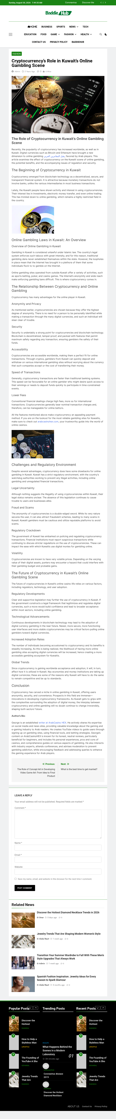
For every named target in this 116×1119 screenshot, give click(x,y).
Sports (60, 26)
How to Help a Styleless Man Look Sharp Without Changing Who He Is (80, 3)
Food (43, 34)
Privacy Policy (58, 42)
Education (30, 34)
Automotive (49, 1070)
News (72, 26)
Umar (41, 917)
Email (18, 855)
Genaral (25, 1047)
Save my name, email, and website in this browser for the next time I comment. (55, 879)
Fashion (69, 34)
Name (18, 843)
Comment (20, 808)
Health (85, 34)
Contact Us (39, 42)
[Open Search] (101, 34)
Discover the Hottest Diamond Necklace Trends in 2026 (68, 912)
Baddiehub (78, 42)
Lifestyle (25, 1028)
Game (54, 34)
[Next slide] (105, 2)
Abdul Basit (44, 938)
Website (18, 867)
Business (46, 26)
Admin (17, 71)
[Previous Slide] (101, 2)
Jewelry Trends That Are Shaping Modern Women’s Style (69, 933)
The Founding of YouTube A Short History (30, 1043)
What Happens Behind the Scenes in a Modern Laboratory (57, 1050)
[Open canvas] (10, 34)
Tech (85, 26)
